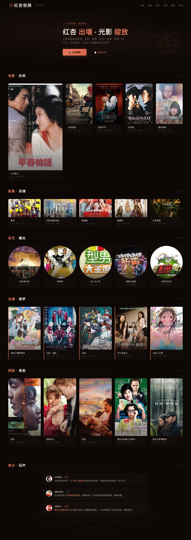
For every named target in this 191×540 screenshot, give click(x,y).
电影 (142, 5)
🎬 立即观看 (74, 52)
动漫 (165, 5)
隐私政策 (89, 531)
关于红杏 (77, 531)
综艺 (158, 5)
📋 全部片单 (100, 52)
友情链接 (114, 531)
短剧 (173, 5)
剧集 (150, 5)
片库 (181, 5)
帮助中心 (101, 531)
